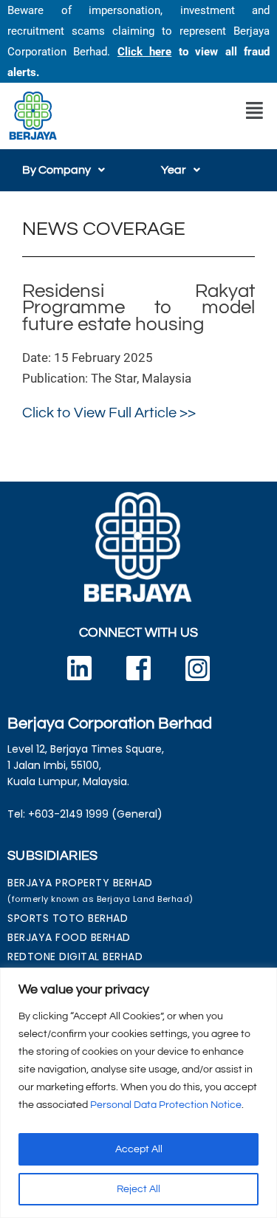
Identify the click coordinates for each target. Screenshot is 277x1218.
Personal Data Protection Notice (166, 1105)
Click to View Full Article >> (109, 413)
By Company (56, 170)
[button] (254, 111)
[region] (138, 1093)
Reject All (138, 1189)
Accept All (139, 1149)
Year (173, 170)
